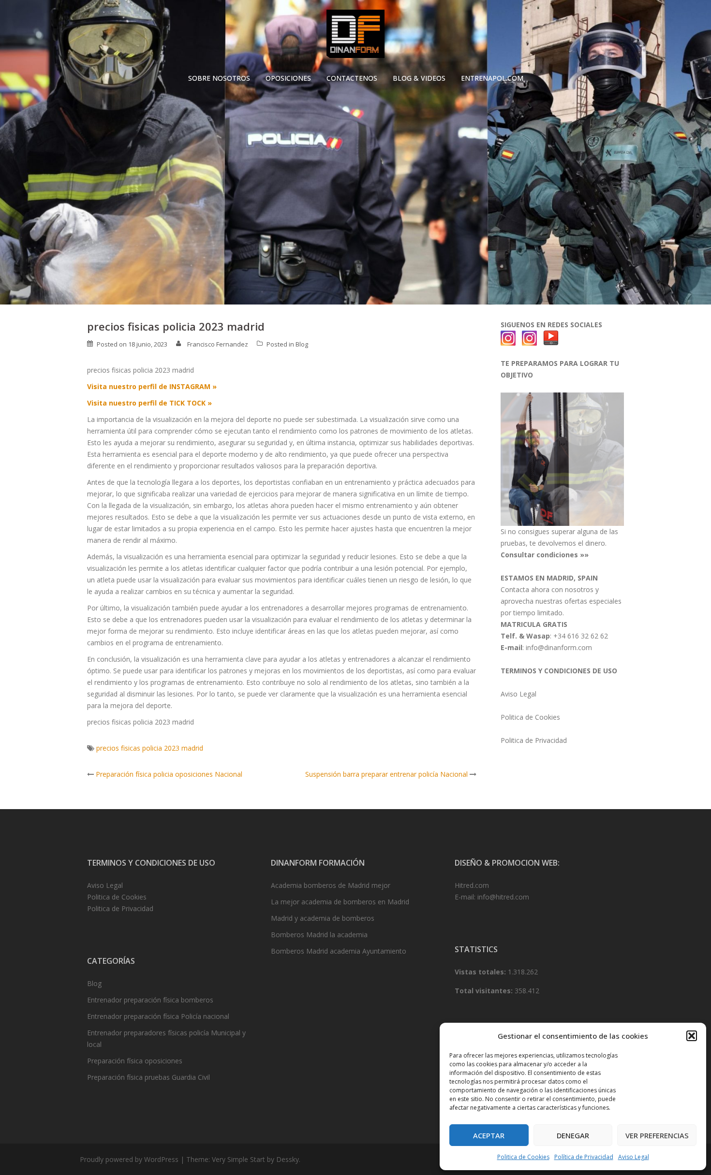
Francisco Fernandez (217, 344)
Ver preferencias (657, 1135)
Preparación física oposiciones (134, 1060)
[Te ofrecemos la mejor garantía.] (562, 458)
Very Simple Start (238, 1159)
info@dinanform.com (559, 647)
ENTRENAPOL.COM (492, 78)
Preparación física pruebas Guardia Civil (148, 1077)
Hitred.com (472, 885)
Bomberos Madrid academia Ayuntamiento (338, 951)
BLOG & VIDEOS (419, 78)
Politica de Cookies (523, 1157)
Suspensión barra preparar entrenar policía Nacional (386, 774)
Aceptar (488, 1135)
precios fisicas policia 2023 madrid (149, 748)
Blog (302, 344)
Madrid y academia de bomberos (322, 918)
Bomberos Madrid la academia (319, 934)
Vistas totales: (481, 971)
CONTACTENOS (351, 78)
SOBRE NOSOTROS (219, 78)
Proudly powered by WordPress (129, 1159)
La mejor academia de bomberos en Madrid (340, 901)
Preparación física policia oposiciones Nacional (169, 774)
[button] (691, 1036)
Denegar (573, 1135)
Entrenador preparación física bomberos (150, 999)
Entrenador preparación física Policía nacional (158, 1016)
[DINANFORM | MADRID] (355, 36)
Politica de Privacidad (534, 740)
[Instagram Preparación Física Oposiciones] (508, 337)
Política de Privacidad (583, 1157)
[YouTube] (551, 337)
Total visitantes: (485, 990)
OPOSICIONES (288, 78)
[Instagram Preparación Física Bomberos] (529, 337)
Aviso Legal (633, 1157)
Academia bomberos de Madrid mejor (330, 885)
